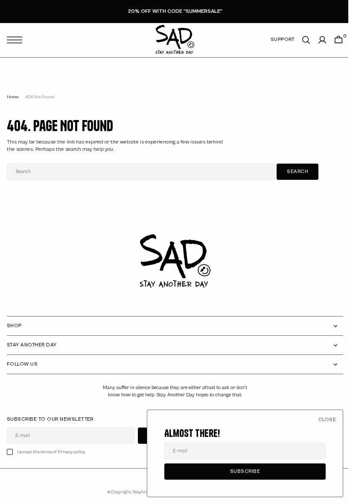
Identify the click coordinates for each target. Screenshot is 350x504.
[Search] (299, 40)
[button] (16, 40)
